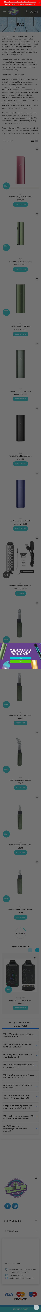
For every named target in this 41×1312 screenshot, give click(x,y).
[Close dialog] (40, 644)
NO (20, 661)
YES (20, 658)
